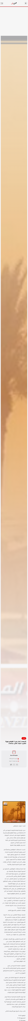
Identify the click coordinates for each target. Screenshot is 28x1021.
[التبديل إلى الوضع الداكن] (25, 3)
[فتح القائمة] (2, 3)
